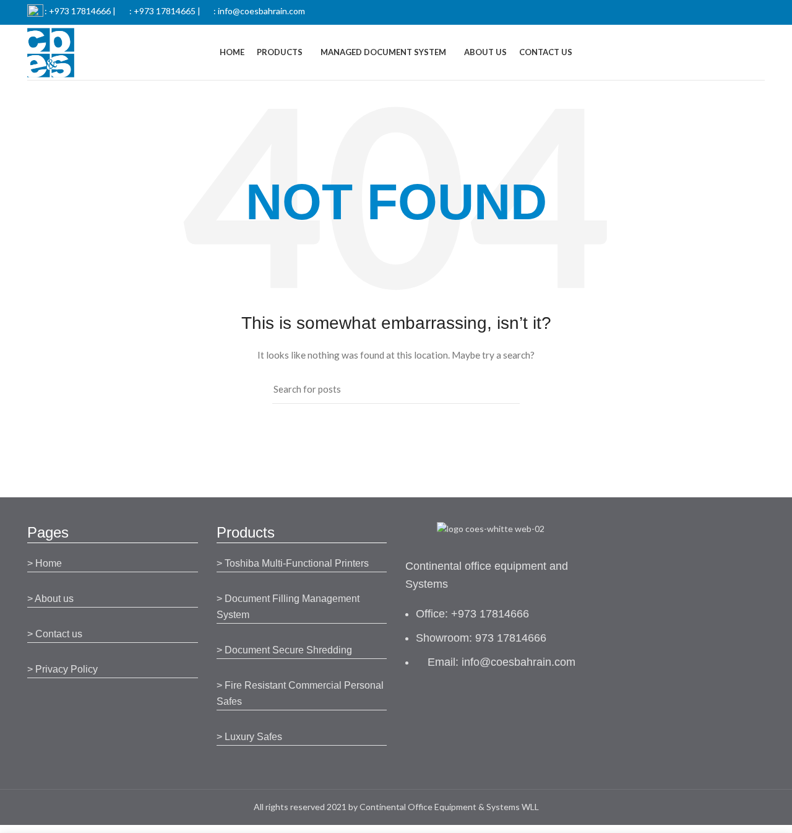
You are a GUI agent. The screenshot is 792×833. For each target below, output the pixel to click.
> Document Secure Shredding (284, 650)
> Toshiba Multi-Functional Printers (293, 563)
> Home (44, 563)
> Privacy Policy (62, 669)
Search (503, 389)
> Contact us (54, 634)
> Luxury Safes (249, 736)
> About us (50, 598)
